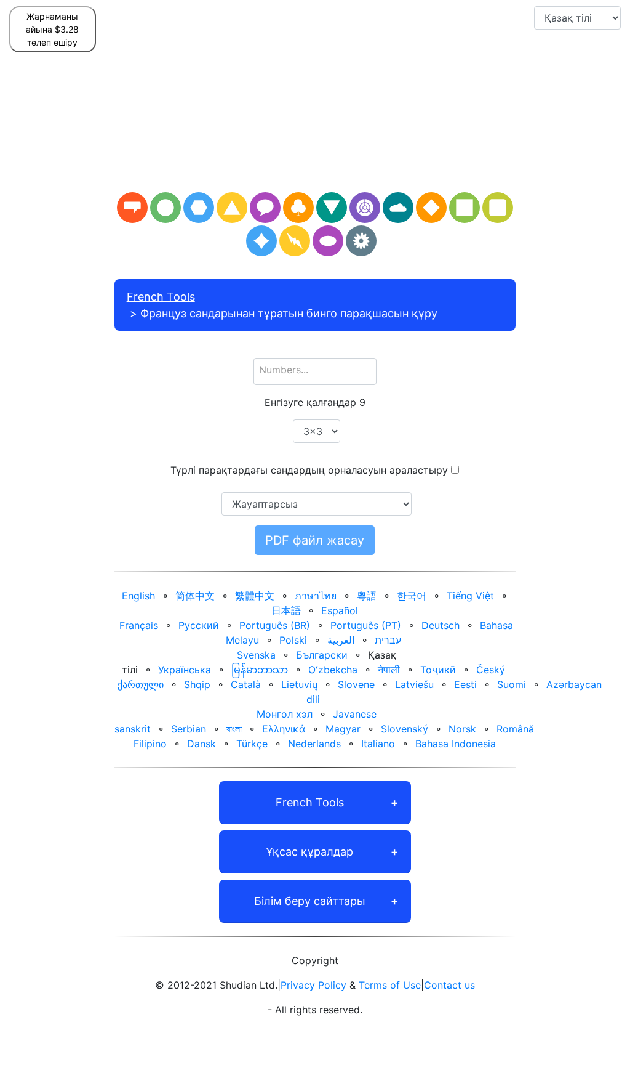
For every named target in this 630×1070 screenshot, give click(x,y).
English (138, 596)
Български (322, 655)
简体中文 (195, 596)
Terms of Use (390, 985)
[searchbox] (315, 370)
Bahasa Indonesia (455, 743)
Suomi (511, 684)
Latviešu (414, 684)
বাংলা (234, 729)
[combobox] (315, 371)
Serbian (188, 729)
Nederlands (314, 743)
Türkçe (252, 743)
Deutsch (440, 625)
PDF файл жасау (314, 540)
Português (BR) (274, 625)
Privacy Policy (313, 985)
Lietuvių (299, 684)
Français (138, 625)
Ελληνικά (283, 729)
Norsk (462, 729)
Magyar (343, 729)
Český (490, 669)
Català (246, 684)
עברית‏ (388, 640)
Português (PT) (365, 625)
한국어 (411, 596)
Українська (184, 669)
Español (339, 610)
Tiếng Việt (470, 596)
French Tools (161, 296)
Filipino (150, 743)
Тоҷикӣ (438, 669)
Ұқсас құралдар (309, 851)
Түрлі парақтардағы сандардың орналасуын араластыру (309, 470)
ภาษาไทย (316, 596)
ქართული (141, 684)
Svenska (256, 655)
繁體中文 (254, 596)
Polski (293, 640)
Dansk (201, 743)
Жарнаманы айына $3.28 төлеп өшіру (52, 29)
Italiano (378, 743)
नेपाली (389, 669)
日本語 (286, 610)
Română (515, 729)
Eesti (465, 684)
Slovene (356, 684)
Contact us (449, 985)
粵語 (367, 596)
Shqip (197, 684)
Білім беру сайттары (309, 900)
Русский (198, 625)
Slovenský (404, 729)
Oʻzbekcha (332, 669)
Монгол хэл (285, 714)
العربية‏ (340, 640)
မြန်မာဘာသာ (259, 669)
